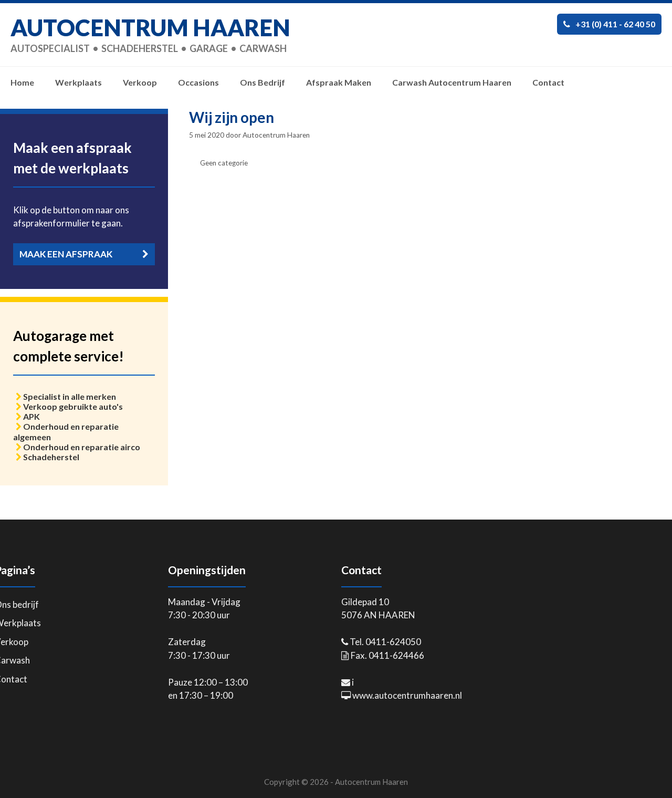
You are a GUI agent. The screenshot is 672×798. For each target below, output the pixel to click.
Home (22, 82)
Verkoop (140, 82)
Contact (548, 82)
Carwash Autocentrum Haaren (451, 82)
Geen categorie (224, 163)
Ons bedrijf (262, 82)
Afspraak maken (338, 82)
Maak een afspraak (65, 254)
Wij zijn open (231, 117)
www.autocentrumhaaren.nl (407, 695)
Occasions (198, 82)
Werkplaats (78, 82)
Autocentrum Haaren (150, 27)
